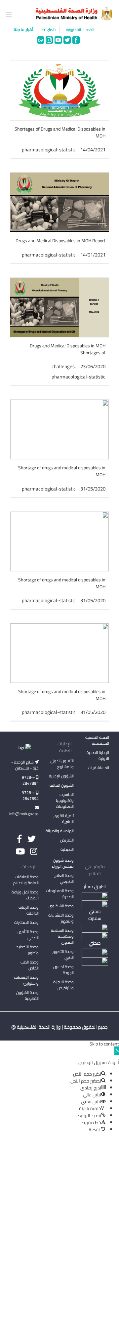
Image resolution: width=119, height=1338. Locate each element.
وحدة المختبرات (26, 922)
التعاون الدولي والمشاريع (62, 763)
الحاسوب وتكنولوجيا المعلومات (65, 800)
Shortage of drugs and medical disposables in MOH (61, 471)
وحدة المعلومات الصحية (60, 893)
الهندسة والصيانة (60, 831)
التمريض (67, 840)
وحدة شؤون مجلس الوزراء (63, 863)
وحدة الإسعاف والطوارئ (26, 980)
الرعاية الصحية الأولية (98, 755)
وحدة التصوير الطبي (63, 954)
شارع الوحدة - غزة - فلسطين (25, 765)
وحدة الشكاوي (61, 906)
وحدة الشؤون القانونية (27, 995)
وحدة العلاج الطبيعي (64, 878)
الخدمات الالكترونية (80, 29)
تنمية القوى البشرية (64, 818)
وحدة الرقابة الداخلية (29, 910)
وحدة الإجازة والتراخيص (63, 985)
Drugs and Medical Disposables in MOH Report (60, 240)
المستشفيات (98, 767)
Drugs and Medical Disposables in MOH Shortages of (67, 349)
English (48, 29)
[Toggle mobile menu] (9, 14)
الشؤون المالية (62, 785)
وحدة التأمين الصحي (28, 934)
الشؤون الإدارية (61, 776)
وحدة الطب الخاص (29, 965)
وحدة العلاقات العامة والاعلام (26, 879)
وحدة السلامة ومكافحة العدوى (62, 936)
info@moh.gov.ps (24, 813)
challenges (63, 366)
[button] (116, 1050)
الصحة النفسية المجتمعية (97, 740)
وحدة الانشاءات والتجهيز (61, 918)
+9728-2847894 (30, 780)
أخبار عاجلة (24, 29)
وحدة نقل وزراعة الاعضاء (25, 895)
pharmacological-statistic (49, 149)
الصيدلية (67, 849)
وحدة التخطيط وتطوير (27, 950)
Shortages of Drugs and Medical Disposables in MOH (60, 132)
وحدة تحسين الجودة (63, 969)
